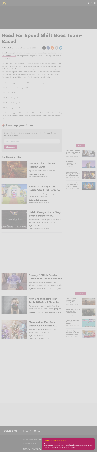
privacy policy (70, 445)
